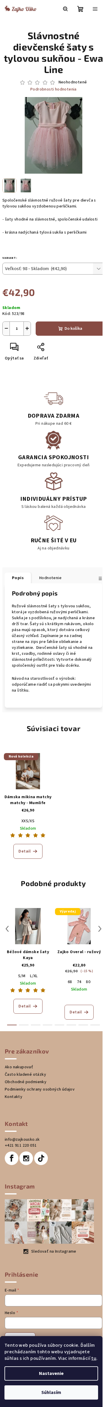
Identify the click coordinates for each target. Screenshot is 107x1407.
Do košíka (73, 329)
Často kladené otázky (25, 1075)
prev (7, 929)
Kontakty (13, 1097)
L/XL (34, 976)
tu (93, 1358)
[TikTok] (41, 1158)
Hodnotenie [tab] (50, 578)
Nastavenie (51, 1373)
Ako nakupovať (19, 1067)
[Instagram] (26, 1158)
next (100, 929)
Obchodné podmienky (25, 1082)
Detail (24, 851)
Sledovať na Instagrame (53, 1251)
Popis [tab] (18, 578)
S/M (21, 976)
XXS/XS (27, 821)
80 (88, 982)
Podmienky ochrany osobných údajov (40, 1089)
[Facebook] (11, 1158)
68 (70, 982)
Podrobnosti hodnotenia (53, 89)
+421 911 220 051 (21, 1145)
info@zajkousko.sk (22, 1140)
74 (79, 982)
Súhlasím (51, 1392)
